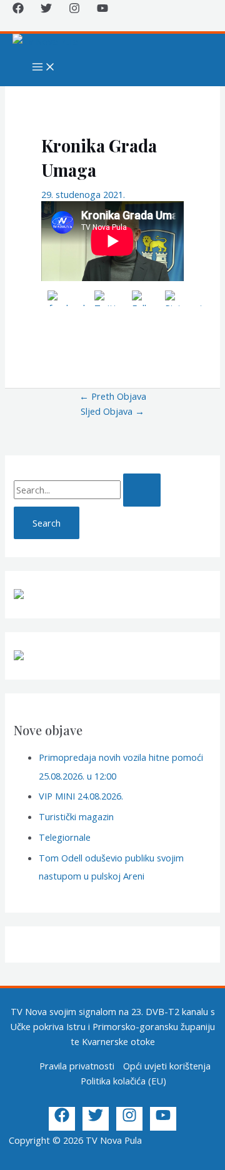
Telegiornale (65, 837)
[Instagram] (74, 10)
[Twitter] (46, 10)
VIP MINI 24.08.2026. (81, 796)
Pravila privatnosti (76, 1065)
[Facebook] (18, 10)
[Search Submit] (142, 490)
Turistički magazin (76, 816)
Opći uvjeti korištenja (167, 1065)
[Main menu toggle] (43, 67)
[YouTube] (102, 10)
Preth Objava (112, 396)
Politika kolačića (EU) (123, 1080)
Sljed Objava (112, 411)
